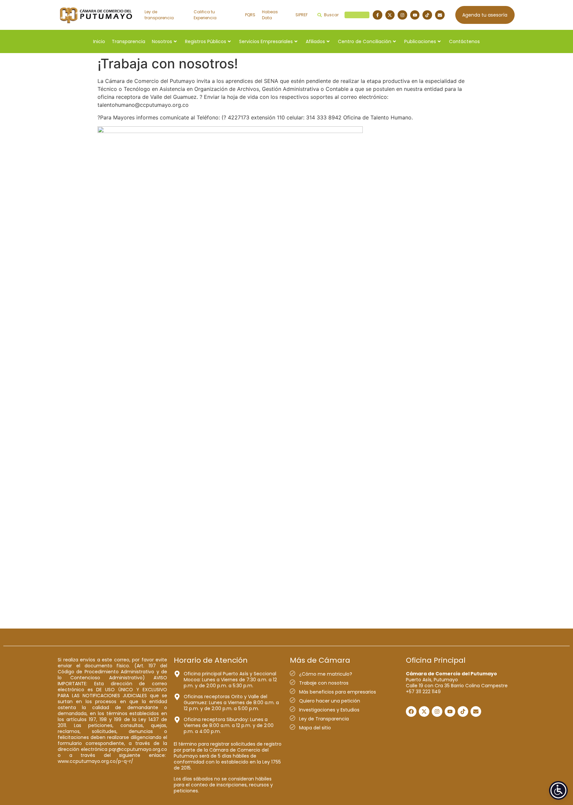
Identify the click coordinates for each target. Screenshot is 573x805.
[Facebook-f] (377, 15)
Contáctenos (464, 41)
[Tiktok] (427, 15)
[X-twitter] (390, 15)
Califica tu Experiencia (205, 15)
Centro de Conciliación (364, 41)
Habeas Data (270, 15)
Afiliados (315, 41)
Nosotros (162, 41)
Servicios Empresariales (266, 41)
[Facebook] (411, 711)
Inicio (99, 41)
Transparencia (128, 41)
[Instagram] (402, 15)
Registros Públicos (205, 41)
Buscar (345, 15)
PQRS (250, 15)
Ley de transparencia (159, 15)
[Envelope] (440, 15)
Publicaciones (420, 41)
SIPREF (301, 15)
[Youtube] (415, 15)
